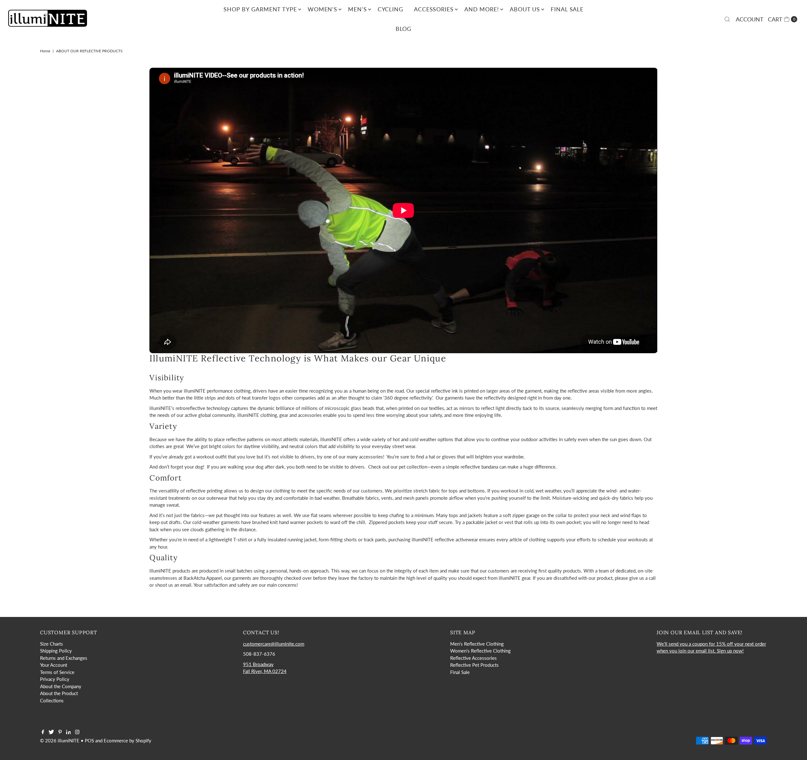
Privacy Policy (54, 679)
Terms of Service (57, 672)
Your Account (53, 665)
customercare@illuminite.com (273, 644)
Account (749, 19)
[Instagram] (77, 732)
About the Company (60, 686)
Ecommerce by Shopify (127, 740)
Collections (52, 700)
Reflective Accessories (473, 658)
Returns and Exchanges (63, 658)
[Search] (727, 19)
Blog (404, 28)
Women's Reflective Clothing (480, 650)
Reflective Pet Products (474, 665)
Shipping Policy (56, 650)
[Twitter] (51, 732)
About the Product (59, 693)
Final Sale (460, 672)
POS (89, 740)
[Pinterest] (60, 732)
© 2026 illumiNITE (59, 740)
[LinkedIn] (68, 732)
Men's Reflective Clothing (477, 644)
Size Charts (51, 644)
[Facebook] (43, 732)
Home (45, 51)
